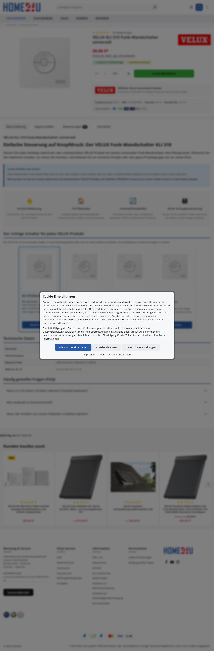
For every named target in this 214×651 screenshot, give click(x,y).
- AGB (101, 354)
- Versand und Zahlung (119, 354)
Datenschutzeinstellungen (141, 347)
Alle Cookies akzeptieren (73, 347)
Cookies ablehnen (106, 347)
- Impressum (89, 354)
